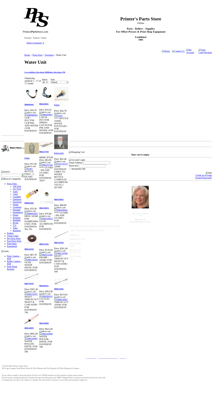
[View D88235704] (46, 165)
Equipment (12, 246)
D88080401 (29, 104)
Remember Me (78, 169)
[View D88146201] (31, 259)
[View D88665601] (31, 213)
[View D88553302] (46, 255)
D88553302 (44, 244)
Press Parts (12, 184)
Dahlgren (17, 199)
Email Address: (76, 162)
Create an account (203, 175)
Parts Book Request (12, 267)
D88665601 (29, 203)
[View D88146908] (46, 334)
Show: (45, 79)
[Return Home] (166, 51)
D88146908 (44, 323)
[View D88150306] (61, 253)
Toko (15, 228)
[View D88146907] (31, 338)
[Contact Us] (178, 51)
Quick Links (12, 236)
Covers (27, 72)
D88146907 (29, 328)
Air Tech (17, 189)
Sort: (53, 79)
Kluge (15, 215)
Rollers (10, 233)
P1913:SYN (59, 153)
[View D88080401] (31, 115)
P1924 (56, 105)
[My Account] (192, 52)
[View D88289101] (46, 296)
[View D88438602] (61, 210)
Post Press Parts (14, 241)
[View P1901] (28, 169)
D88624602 (59, 289)
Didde (15, 204)
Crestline (17, 197)
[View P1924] (58, 115)
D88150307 (29, 284)
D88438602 (59, 199)
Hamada (16, 210)
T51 (15, 225)
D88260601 (44, 104)
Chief (15, 194)
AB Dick (17, 186)
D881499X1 (44, 208)
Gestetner (17, 207)
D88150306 (59, 243)
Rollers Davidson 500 (39, 72)
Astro (15, 191)
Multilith (17, 220)
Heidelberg (18, 212)
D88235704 (44, 152)
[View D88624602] (61, 299)
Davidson (17, 202)
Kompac (17, 217)
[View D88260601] (46, 114)
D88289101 (44, 286)
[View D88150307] (31, 294)
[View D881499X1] (46, 218)
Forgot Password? (203, 178)
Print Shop (12, 243)
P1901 (27, 158)
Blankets (17, 230)
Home (27, 55)
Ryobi (15, 223)
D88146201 (29, 249)
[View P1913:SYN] (61, 164)
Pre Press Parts (13, 238)
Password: (73, 165)
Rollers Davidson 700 (56, 72)
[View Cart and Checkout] (205, 52)
